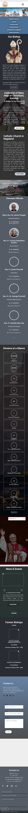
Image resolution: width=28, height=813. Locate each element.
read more (19, 128)
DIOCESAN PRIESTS (14, 27)
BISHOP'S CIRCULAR (14, 19)
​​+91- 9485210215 (14, 330)
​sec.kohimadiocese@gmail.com (14, 332)
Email (6, 711)
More (14, 337)
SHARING (14, 21)
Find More (14, 612)
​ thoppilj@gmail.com (14, 223)
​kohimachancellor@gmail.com (14, 279)
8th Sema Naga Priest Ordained (13, 592)
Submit (8, 731)
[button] (4, 590)
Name (6, 704)
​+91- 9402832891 (14, 222)
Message (7, 718)
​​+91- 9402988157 (14, 303)
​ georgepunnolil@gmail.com (14, 305)
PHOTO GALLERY (14, 24)
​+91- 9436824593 (14, 276)
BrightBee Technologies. (22, 811)
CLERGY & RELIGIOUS (14, 32)
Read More (14, 87)
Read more (13, 604)
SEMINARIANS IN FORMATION (14, 29)
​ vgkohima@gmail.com (14, 252)
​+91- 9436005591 (14, 249)
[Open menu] (23, 4)
